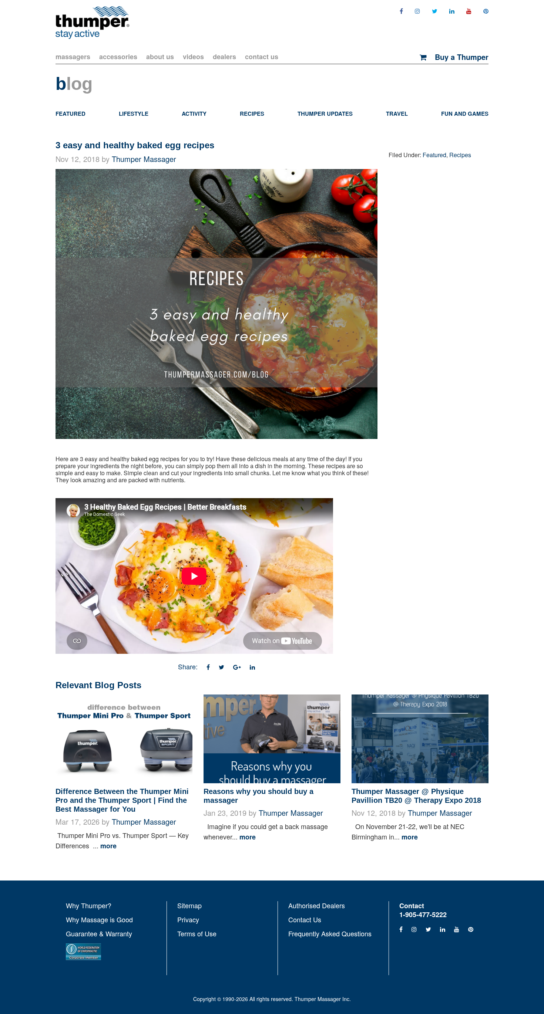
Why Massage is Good (99, 919)
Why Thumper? (88, 905)
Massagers (73, 56)
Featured (70, 113)
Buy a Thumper (460, 57)
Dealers (224, 56)
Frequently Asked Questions (330, 933)
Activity (194, 113)
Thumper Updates (325, 113)
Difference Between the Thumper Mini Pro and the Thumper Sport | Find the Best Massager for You (122, 800)
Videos (193, 56)
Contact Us (261, 56)
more (108, 846)
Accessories (118, 56)
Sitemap (189, 905)
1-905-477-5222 (423, 914)
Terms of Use (196, 933)
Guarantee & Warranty (99, 933)
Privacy (188, 919)
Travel (397, 113)
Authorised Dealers (316, 905)
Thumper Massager (144, 158)
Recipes (252, 113)
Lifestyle (133, 113)
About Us (160, 56)
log (74, 84)
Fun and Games (464, 113)
